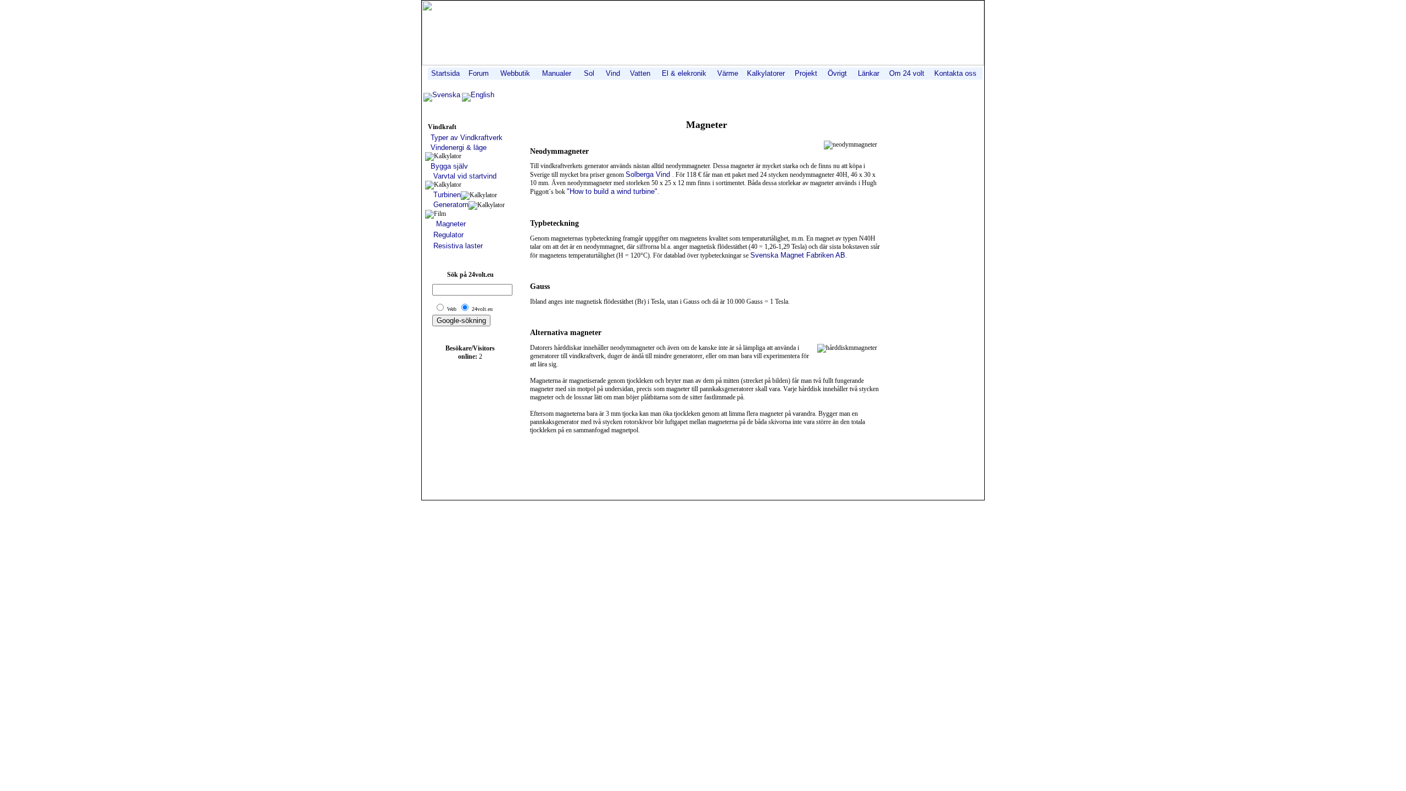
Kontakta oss (955, 73)
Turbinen (447, 195)
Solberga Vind (649, 174)
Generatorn (450, 204)
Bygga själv (449, 166)
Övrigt (837, 73)
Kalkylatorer (766, 73)
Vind (613, 73)
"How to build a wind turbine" (612, 191)
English (482, 95)
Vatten (640, 73)
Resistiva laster (458, 246)
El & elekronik (684, 73)
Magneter (451, 224)
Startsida (445, 73)
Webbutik (515, 73)
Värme (727, 73)
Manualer (556, 73)
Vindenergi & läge (459, 147)
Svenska (446, 95)
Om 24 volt (906, 73)
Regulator (448, 235)
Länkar (868, 73)
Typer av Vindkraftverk (467, 137)
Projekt (806, 73)
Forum (478, 73)
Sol (589, 73)
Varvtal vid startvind (464, 176)
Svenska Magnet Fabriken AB (797, 255)
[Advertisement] (706, 470)
